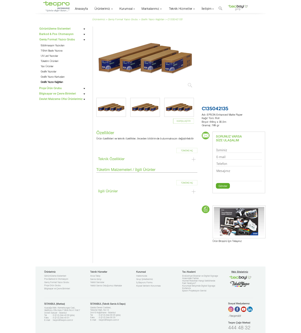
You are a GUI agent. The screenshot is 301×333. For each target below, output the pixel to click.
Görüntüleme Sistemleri (55, 276)
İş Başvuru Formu (144, 283)
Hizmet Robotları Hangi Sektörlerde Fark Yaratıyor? (198, 282)
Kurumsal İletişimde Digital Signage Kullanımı (198, 287)
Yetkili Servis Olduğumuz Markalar (106, 286)
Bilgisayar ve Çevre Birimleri (57, 289)
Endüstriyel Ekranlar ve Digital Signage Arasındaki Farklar (200, 277)
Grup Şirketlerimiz (144, 279)
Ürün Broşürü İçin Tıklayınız (227, 241)
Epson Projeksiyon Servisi (194, 291)
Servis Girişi (95, 279)
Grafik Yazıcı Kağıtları (152, 19)
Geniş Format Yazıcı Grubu (56, 282)
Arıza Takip (95, 276)
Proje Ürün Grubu (52, 286)
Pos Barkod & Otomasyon (56, 279)
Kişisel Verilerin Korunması (148, 286)
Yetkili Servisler (97, 282)
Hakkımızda (141, 276)
